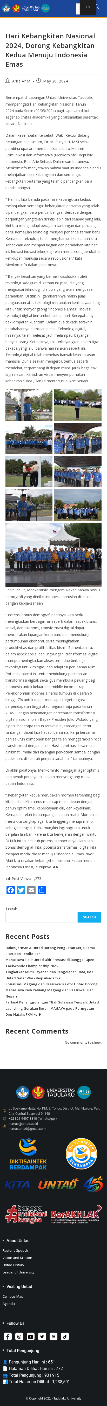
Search (11, 908)
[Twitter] (42, 1336)
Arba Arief (21, 81)
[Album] (53, 1336)
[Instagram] (19, 1336)
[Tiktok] (65, 1336)
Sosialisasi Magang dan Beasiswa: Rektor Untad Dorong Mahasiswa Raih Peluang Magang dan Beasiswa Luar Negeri (51, 990)
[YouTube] (31, 1336)
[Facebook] (8, 1336)
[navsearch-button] (97, 7)
